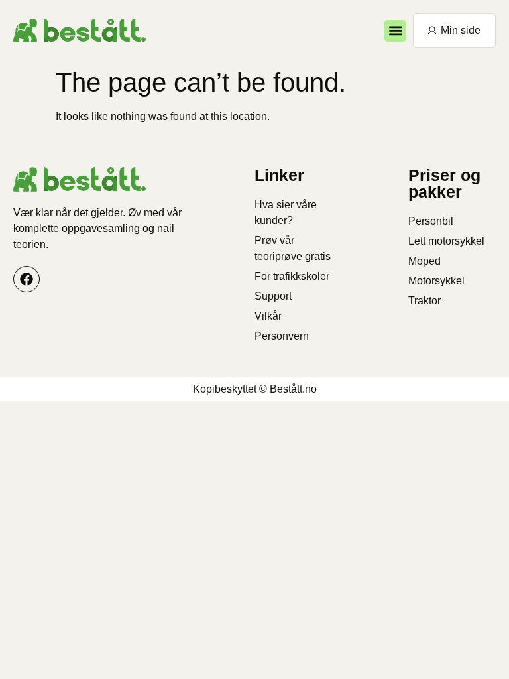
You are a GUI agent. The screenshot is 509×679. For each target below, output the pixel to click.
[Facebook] (26, 279)
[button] (395, 31)
